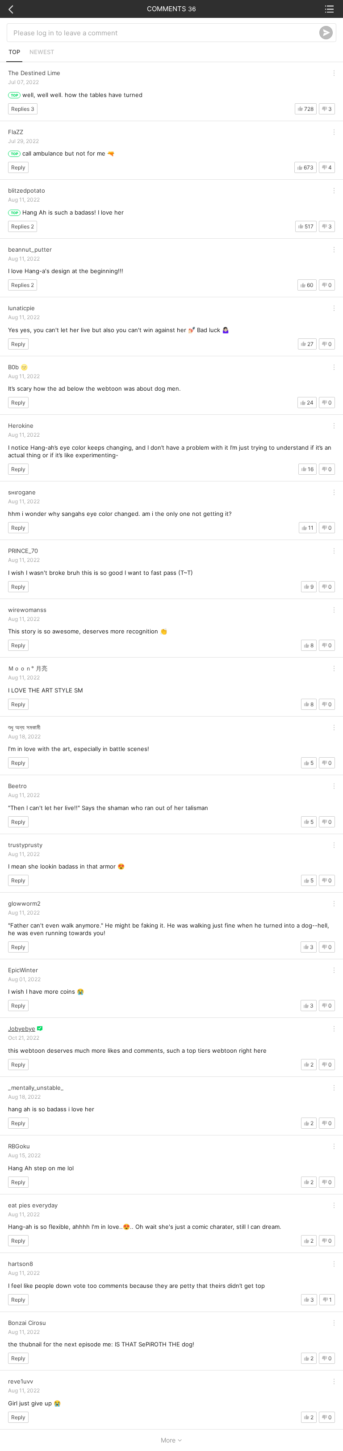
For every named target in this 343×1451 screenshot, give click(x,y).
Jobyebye (21, 1028)
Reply (18, 167)
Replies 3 (22, 108)
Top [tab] (14, 51)
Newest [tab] (41, 51)
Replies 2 (22, 226)
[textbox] (166, 32)
